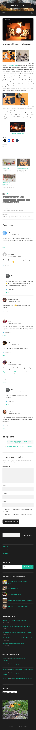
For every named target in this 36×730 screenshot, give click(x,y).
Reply (4, 247)
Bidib (9, 321)
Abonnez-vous (27, 535)
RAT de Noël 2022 (13, 588)
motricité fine (15, 202)
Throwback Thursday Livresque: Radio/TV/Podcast (17, 638)
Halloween (21, 199)
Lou (9, 232)
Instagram (5, 546)
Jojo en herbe (17, 5)
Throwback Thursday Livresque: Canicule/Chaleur (17, 632)
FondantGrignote (13, 299)
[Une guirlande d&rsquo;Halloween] (9, 162)
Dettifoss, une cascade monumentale (13, 209)
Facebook (5, 550)
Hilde (16, 65)
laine (28, 199)
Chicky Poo (6, 678)
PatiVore (5, 658)
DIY (22, 197)
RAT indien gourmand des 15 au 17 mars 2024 (19, 582)
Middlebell (10, 65)
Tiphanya (10, 411)
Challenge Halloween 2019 (18, 133)
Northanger (11, 254)
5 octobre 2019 (7, 47)
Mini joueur (8, 194)
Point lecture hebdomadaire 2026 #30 (13, 643)
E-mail (5, 493)
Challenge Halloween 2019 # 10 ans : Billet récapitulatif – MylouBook (19, 442)
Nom (4, 485)
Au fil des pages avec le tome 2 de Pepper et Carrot (16, 215)
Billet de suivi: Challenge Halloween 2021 (19, 606)
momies (6, 202)
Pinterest (5, 553)
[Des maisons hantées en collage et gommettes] (23, 162)
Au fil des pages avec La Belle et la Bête (22, 669)
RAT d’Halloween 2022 (14, 594)
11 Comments (17, 47)
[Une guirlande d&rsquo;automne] (9, 178)
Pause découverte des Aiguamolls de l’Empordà (16, 626)
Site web (5, 501)
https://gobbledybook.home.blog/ (12, 372)
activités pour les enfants (11, 197)
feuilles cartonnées (9, 199)
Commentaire (7, 466)
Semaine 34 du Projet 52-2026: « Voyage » (20, 600)
